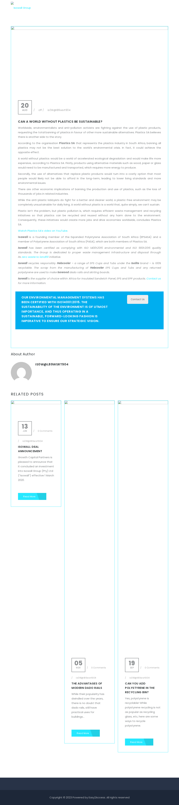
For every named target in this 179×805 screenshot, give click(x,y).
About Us (88, 8)
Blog (118, 8)
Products (105, 8)
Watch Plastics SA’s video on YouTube (42, 231)
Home (74, 8)
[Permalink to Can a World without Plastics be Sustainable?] (89, 29)
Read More (29, 496)
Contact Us (153, 8)
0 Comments (45, 430)
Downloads (133, 8)
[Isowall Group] (21, 6)
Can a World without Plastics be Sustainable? (60, 121)
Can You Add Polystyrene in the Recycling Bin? (140, 688)
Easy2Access (97, 797)
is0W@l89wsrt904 (59, 110)
